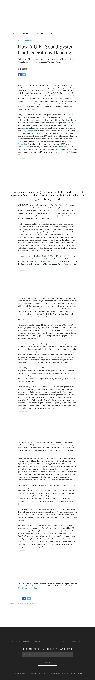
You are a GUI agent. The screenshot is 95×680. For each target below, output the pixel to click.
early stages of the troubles (51, 261)
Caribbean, (13, 603)
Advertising (19, 639)
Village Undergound (28, 131)
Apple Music (87, 639)
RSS (80, 641)
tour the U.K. (65, 147)
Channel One (71, 123)
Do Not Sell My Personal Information (69, 673)
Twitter (53, 639)
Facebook (61, 639)
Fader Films (36, 641)
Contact (10, 639)
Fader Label (27, 641)
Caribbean (28, 40)
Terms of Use (29, 639)
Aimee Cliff (24, 68)
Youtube (69, 639)
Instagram (77, 639)
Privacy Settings (49, 673)
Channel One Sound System (27, 603)
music (20, 40)
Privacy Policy (40, 639)
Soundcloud (66, 641)
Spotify (74, 641)
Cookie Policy (16, 641)
